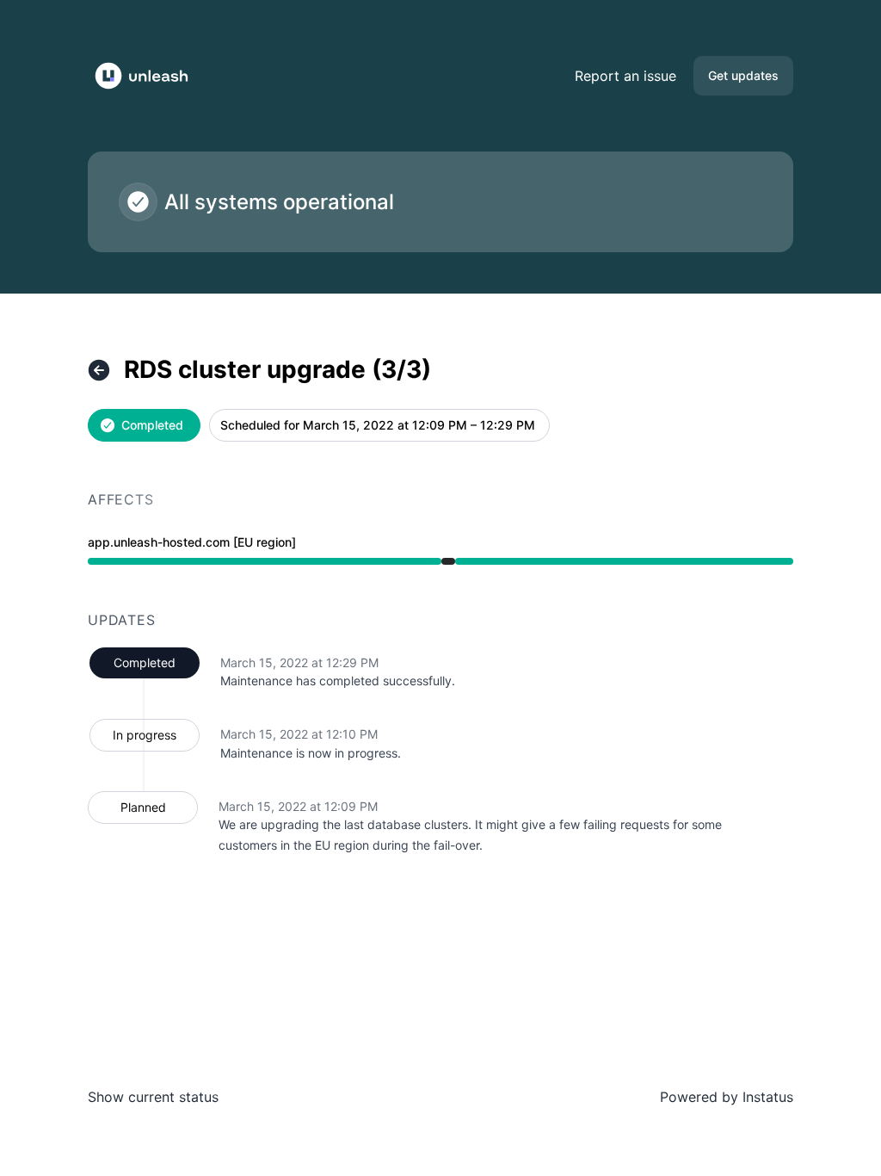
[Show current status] (99, 370)
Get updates (743, 75)
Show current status (153, 1096)
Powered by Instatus (726, 1096)
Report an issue (625, 75)
